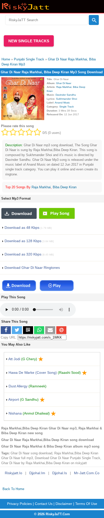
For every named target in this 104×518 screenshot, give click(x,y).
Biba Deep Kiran (64, 187)
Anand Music (62, 102)
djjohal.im (37, 473)
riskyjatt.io (13, 473)
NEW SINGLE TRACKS (28, 41)
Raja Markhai (63, 87)
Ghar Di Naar (63, 83)
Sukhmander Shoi (66, 98)
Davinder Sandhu (66, 94)
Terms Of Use (86, 504)
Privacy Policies (19, 504)
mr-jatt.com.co (86, 473)
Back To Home (13, 489)
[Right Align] (94, 20)
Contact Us (44, 504)
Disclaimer (64, 504)
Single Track (66, 106)
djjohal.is (59, 473)
